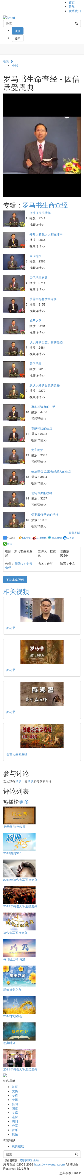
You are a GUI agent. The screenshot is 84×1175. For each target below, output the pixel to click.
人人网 (71, 538)
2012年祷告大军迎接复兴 (20, 879)
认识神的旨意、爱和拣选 (46, 342)
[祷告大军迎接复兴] (19, 921)
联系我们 (75, 11)
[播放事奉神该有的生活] (14, 412)
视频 (6, 61)
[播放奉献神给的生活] (14, 433)
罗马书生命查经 (45, 204)
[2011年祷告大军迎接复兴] (19, 1058)
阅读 (15, 1108)
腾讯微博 (56, 538)
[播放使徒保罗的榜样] (14, 218)
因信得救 (36, 363)
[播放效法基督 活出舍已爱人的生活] (14, 476)
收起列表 (75, 533)
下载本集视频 (15, 579)
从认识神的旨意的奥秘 (45, 385)
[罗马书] (42, 610)
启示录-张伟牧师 (14, 826)
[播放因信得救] (14, 369)
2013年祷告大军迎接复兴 (20, 906)
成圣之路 (36, 320)
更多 (24, 801)
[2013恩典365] (19, 842)
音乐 (15, 1130)
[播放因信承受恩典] (14, 283)
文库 (15, 1112)
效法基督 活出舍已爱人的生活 (51, 471)
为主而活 (37, 450)
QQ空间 (26, 538)
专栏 (15, 1095)
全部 (15, 65)
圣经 (36, 1160)
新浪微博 (41, 538)
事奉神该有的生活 (43, 406)
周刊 (15, 1121)
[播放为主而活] (14, 455)
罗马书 (10, 628)
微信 (9, 544)
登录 (18, 38)
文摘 (15, 1091)
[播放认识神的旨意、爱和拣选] (14, 347)
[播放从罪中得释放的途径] (14, 304)
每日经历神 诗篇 (14, 959)
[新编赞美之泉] (19, 976)
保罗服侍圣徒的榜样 (44, 514)
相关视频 (16, 591)
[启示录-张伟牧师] (19, 815)
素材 (15, 1117)
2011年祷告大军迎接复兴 (20, 1069)
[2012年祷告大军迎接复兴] (19, 868)
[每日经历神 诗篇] (19, 948)
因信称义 (36, 256)
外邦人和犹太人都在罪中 (46, 234)
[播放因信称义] (14, 261)
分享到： (12, 538)
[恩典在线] (9, 17)
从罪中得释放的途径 (43, 299)
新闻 (15, 1104)
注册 (18, 31)
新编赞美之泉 (12, 989)
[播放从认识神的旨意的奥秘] (14, 390)
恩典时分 (9, 1043)
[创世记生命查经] (42, 736)
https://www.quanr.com (49, 1164)
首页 (72, 2)
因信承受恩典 (39, 277)
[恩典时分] (19, 1031)
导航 (72, 6)
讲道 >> (20, 563)
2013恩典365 (12, 853)
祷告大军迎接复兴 (15, 932)
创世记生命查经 (16, 754)
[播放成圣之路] (14, 326)
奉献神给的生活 (41, 428)
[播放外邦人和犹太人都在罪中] (14, 239)
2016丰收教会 (12, 1016)
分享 (15, 1125)
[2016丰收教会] (19, 1004)
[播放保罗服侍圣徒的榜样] (14, 520)
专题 (15, 1099)
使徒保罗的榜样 (40, 213)
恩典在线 (18, 1146)
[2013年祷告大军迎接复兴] (19, 895)
